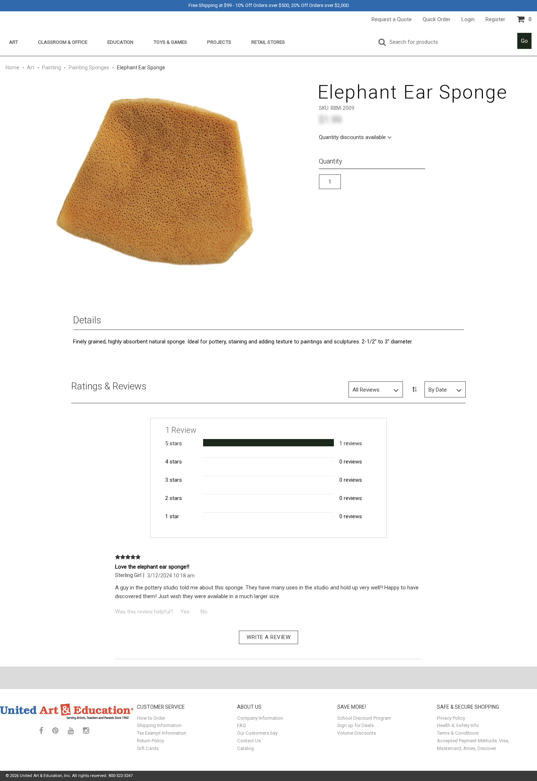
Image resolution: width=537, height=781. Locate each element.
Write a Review (268, 637)
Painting (51, 67)
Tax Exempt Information (161, 733)
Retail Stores (268, 42)
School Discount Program (364, 718)
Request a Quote (392, 19)
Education (120, 42)
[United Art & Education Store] (66, 712)
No (204, 611)
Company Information (260, 718)
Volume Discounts (356, 733)
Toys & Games (170, 42)
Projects (219, 42)
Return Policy (150, 740)
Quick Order (436, 19)
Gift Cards (148, 748)
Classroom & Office (62, 42)
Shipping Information (159, 725)
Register (495, 19)
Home (12, 67)
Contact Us (249, 740)
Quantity (330, 161)
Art (13, 42)
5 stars (173, 443)
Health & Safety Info (458, 725)
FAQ (241, 725)
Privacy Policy (451, 718)
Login (468, 19)
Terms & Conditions (458, 733)
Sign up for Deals (355, 725)
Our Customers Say (257, 733)
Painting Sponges (89, 67)
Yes (185, 611)
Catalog (245, 748)
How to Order (151, 718)
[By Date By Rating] (445, 389)
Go (524, 41)
